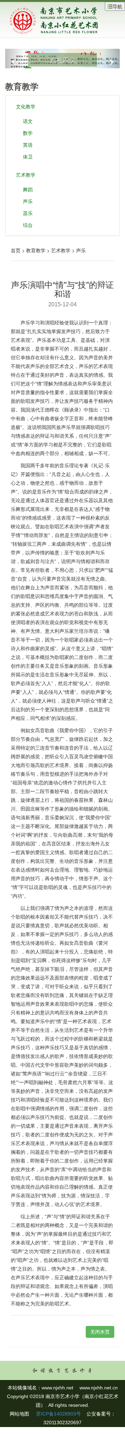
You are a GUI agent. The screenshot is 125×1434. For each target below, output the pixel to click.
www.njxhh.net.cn (99, 1387)
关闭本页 (100, 1332)
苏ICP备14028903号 (58, 1414)
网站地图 (19, 1414)
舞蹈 (28, 189)
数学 (28, 132)
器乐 (28, 212)
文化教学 (25, 106)
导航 (117, 6)
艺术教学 (25, 174)
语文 (28, 120)
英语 (28, 144)
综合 (28, 224)
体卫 (28, 156)
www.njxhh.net (57, 1387)
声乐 (28, 201)
